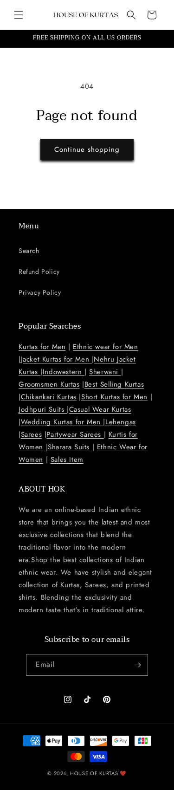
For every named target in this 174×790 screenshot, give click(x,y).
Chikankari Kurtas (49, 397)
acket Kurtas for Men (57, 359)
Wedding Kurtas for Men (62, 422)
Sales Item (67, 459)
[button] (18, 15)
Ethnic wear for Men (105, 347)
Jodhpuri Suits (43, 409)
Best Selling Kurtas (114, 384)
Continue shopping (87, 149)
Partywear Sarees (74, 434)
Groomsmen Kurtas (49, 384)
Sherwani (105, 372)
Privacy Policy (40, 292)
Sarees (31, 434)
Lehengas (120, 422)
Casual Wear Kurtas (100, 409)
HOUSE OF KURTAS (94, 773)
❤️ (123, 773)
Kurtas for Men (42, 347)
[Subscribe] (137, 665)
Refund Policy (39, 271)
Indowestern (63, 372)
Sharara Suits (69, 447)
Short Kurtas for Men (114, 397)
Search (29, 250)
